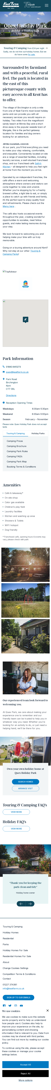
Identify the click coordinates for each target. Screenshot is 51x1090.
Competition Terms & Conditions (19, 974)
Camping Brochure (16, 446)
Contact (7, 978)
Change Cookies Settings (15, 968)
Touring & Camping (15, 433)
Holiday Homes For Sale (15, 950)
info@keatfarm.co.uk (13, 988)
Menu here (8, 206)
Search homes (25, 782)
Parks (6, 944)
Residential (8, 938)
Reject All (25, 1073)
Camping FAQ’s (14, 456)
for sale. (31, 54)
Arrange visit (25, 788)
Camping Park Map (17, 461)
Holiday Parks (38, 433)
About (6, 962)
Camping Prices (15, 441)
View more (16, 812)
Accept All (25, 1064)
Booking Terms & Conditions (21, 466)
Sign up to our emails (18, 997)
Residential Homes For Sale (17, 956)
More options (26, 1080)
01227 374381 (10, 984)
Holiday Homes (10, 932)
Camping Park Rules (17, 451)
